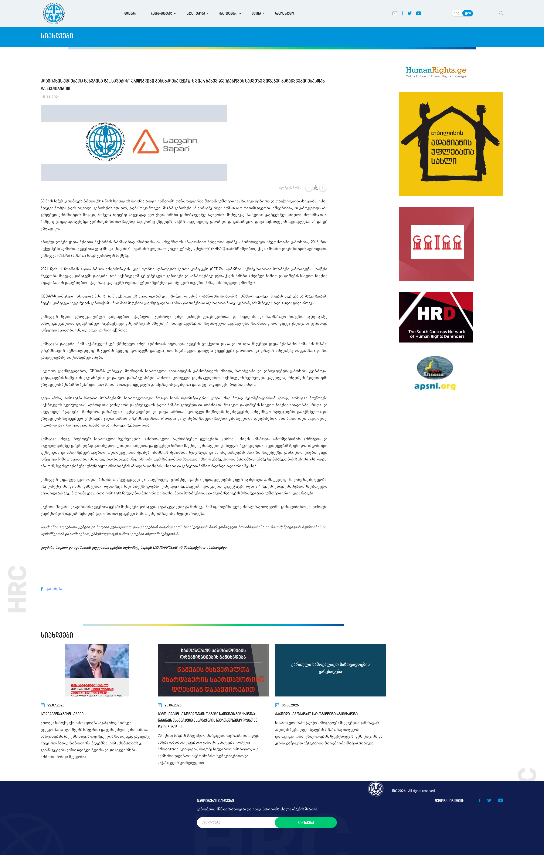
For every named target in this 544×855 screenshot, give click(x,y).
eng (457, 13)
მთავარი (130, 13)
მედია (256, 13)
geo (468, 13)
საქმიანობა (196, 13)
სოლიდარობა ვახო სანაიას (63, 713)
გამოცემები (228, 13)
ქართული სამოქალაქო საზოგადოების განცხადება (316, 713)
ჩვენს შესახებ (161, 13)
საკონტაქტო (284, 13)
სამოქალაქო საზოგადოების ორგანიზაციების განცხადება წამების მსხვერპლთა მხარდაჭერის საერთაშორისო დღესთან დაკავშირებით (208, 720)
